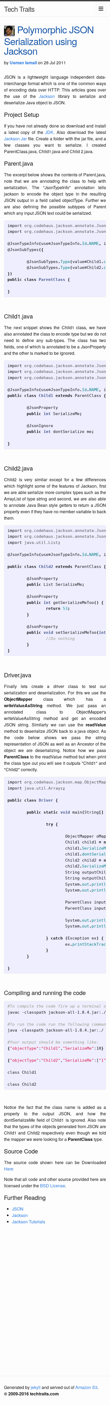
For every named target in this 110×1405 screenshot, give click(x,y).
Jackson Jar (15, 139)
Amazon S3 (86, 1387)
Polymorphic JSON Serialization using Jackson (49, 39)
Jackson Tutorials (28, 1222)
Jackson (47, 96)
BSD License (52, 1186)
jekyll (36, 1387)
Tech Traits (19, 9)
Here (8, 1169)
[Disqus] (55, 1299)
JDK (49, 132)
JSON (17, 1209)
